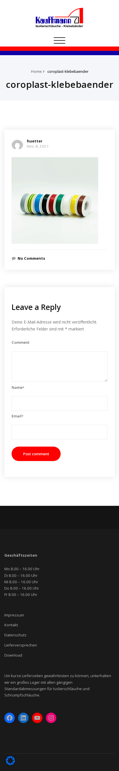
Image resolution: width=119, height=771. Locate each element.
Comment (20, 342)
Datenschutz (15, 635)
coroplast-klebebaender (67, 71)
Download (13, 655)
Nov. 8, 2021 (38, 146)
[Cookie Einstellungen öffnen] (10, 764)
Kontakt (11, 624)
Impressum (14, 615)
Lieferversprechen (20, 645)
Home (36, 71)
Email (17, 416)
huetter (34, 141)
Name (18, 387)
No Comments (31, 258)
